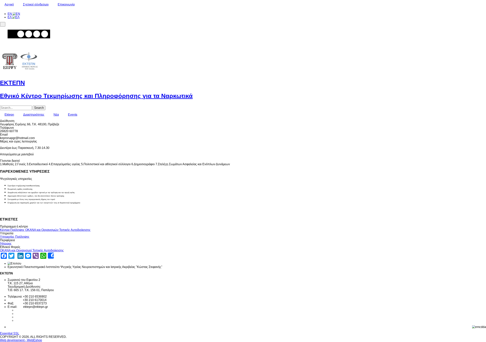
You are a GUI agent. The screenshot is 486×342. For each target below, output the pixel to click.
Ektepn (9, 114)
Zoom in (20, 34)
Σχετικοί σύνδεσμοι (36, 4)
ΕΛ (10, 17)
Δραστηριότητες (33, 114)
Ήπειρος (6, 243)
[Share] (51, 256)
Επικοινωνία (66, 4)
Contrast (44, 34)
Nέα (56, 114)
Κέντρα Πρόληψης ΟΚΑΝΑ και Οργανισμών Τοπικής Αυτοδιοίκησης (45, 229)
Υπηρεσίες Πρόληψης (14, 236)
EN (10, 13)
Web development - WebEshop (21, 340)
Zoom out (28, 34)
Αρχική (9, 4)
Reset (36, 34)
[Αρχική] (20, 71)
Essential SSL (9, 333)
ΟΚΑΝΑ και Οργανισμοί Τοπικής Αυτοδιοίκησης (32, 250)
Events (72, 114)
